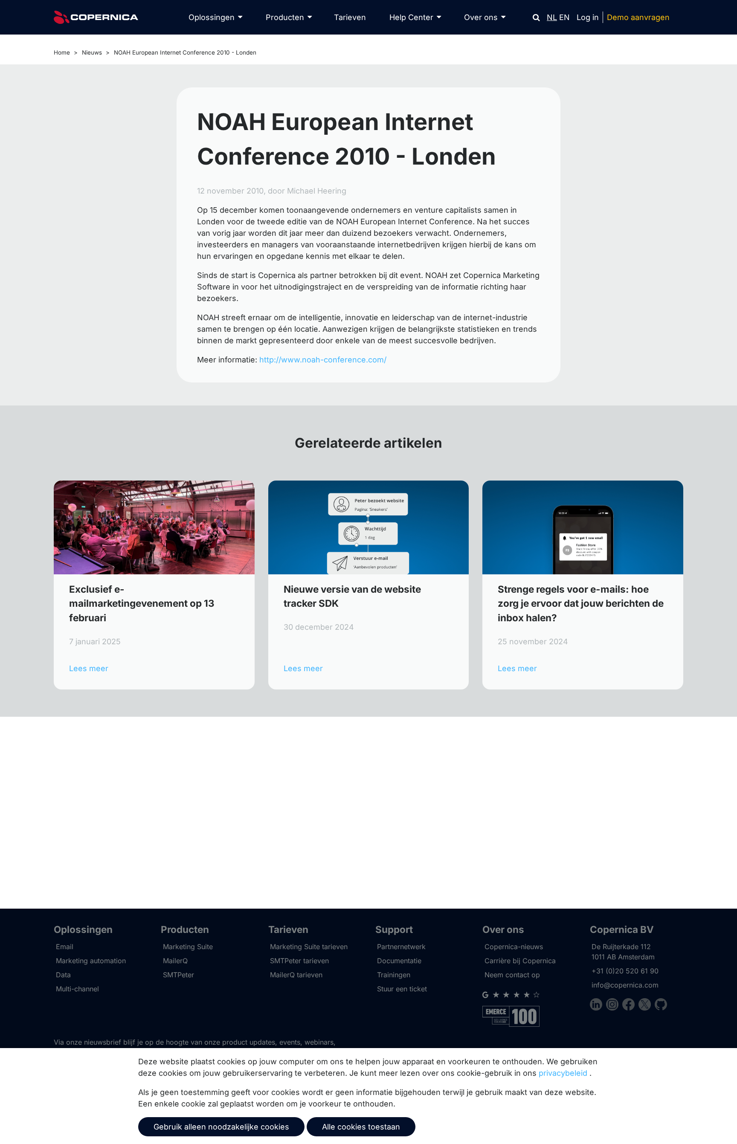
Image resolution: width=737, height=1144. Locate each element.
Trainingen (393, 974)
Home (62, 52)
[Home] (96, 17)
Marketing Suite (188, 946)
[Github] (661, 1005)
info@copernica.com (625, 985)
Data (63, 974)
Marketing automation (91, 960)
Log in (588, 17)
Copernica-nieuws (514, 946)
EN (564, 17)
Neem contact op (512, 974)
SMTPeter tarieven (299, 960)
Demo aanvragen (638, 17)
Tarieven (350, 17)
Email (64, 946)
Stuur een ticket (402, 989)
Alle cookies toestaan (361, 1126)
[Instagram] (614, 1005)
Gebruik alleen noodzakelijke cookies (221, 1126)
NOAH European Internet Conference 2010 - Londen (185, 52)
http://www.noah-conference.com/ (322, 359)
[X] (646, 1005)
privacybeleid (563, 1073)
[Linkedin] (598, 1005)
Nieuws (92, 52)
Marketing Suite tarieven (309, 946)
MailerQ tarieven (296, 974)
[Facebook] (630, 1005)
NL (552, 17)
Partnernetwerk (401, 946)
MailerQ (175, 960)
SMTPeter (178, 974)
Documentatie (399, 960)
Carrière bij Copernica (520, 960)
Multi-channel (77, 989)
